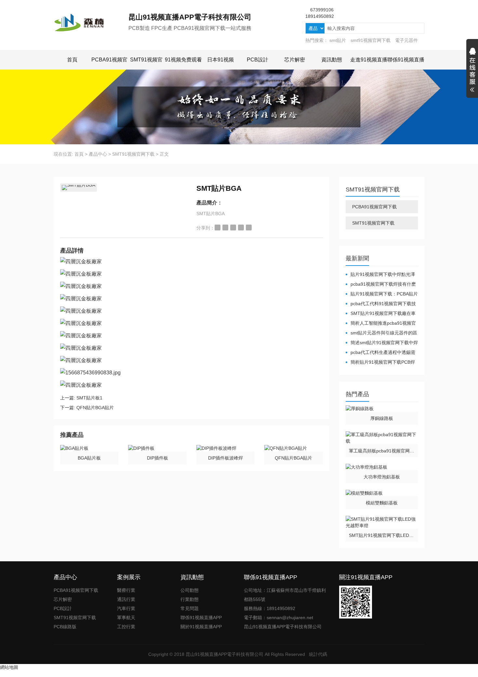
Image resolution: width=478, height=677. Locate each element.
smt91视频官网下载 (371, 40)
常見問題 (189, 608)
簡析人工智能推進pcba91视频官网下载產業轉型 (381, 323)
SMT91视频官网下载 (133, 154)
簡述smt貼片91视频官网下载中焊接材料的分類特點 (382, 343)
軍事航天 (126, 617)
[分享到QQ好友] (233, 227)
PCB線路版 (65, 626)
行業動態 (189, 599)
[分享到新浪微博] (217, 227)
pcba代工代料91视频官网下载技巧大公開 (381, 304)
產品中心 (98, 154)
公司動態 (189, 590)
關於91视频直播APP (201, 626)
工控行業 (126, 626)
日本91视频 (220, 59)
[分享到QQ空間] (225, 227)
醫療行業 (126, 590)
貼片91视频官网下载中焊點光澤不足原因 (380, 275)
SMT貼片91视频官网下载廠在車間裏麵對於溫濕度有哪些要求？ (381, 314)
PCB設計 (257, 59)
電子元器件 (406, 40)
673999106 (322, 9)
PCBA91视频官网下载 (374, 206)
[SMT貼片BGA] (78, 187)
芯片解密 (294, 59)
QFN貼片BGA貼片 (95, 407)
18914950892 (319, 16)
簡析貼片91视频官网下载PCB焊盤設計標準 (380, 362)
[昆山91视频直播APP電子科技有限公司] (91, 23)
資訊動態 (331, 59)
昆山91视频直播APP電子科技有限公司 (224, 654)
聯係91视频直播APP (201, 617)
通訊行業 (126, 599)
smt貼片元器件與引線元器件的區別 (381, 333)
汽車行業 (126, 608)
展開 (472, 71)
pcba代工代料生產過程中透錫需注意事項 (380, 353)
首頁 (72, 59)
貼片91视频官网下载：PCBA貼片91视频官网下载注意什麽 (382, 294)
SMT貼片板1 (89, 397)
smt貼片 (337, 40)
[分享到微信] (241, 227)
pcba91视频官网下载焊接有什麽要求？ (381, 284)
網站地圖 (9, 667)
